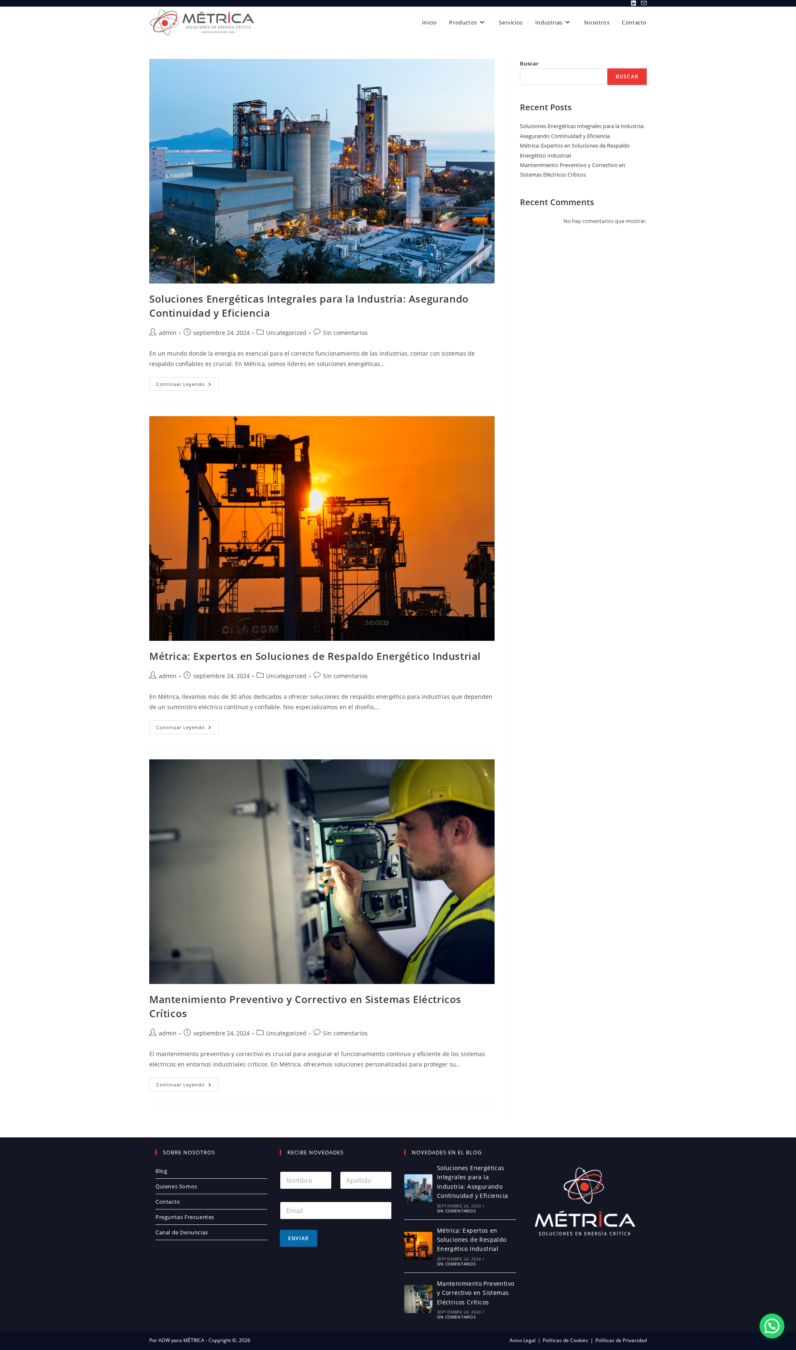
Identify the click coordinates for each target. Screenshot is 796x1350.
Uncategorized (286, 333)
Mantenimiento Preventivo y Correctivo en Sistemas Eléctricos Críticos (475, 1293)
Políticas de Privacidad (621, 1340)
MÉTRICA (193, 1340)
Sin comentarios (345, 333)
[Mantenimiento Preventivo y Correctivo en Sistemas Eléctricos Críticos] (418, 1299)
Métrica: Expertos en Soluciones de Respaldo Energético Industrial (315, 656)
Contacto (167, 1201)
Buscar (529, 63)
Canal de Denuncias (181, 1232)
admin (168, 333)
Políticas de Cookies (565, 1340)
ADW (163, 1340)
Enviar (298, 1238)
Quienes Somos (176, 1186)
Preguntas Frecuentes (184, 1217)
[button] (772, 1326)
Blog (161, 1171)
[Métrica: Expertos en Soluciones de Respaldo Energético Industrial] (418, 1246)
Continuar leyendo (187, 385)
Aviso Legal (523, 1340)
